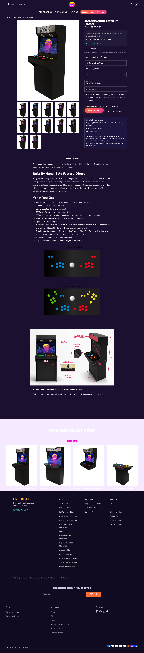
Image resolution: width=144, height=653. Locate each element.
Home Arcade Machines (68, 520)
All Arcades (63, 504)
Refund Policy (57, 632)
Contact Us (89, 512)
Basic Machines (65, 508)
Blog (112, 508)
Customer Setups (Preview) (93, 12)
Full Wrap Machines (67, 512)
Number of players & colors (96, 57)
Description (72, 158)
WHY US (74, 12)
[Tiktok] (107, 611)
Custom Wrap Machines (68, 516)
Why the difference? (95, 43)
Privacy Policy (115, 520)
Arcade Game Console (68, 558)
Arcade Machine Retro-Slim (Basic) (21, 488)
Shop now (72, 441)
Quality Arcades (23, 647)
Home (8, 17)
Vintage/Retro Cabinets (68, 562)
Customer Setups (91, 508)
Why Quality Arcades (93, 504)
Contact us (55, 612)
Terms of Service (117, 524)
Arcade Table (64, 550)
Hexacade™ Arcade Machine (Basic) (55, 488)
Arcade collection (13, 616)
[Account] (131, 4)
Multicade (63, 532)
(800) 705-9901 (21, 510)
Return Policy (115, 516)
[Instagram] (104, 611)
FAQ (53, 620)
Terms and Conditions (60, 624)
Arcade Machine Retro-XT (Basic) (22, 17)
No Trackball (91, 90)
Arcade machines (13, 612)
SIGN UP (93, 594)
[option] (48, 61)
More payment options (116, 111)
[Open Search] (8, 4)
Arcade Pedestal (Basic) (123, 488)
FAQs (112, 504)
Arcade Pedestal (65, 554)
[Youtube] (100, 611)
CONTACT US (61, 12)
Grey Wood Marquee (94, 83)
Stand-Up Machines (67, 567)
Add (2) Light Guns (93, 68)
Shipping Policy (116, 512)
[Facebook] (97, 611)
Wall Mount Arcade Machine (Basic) (89, 488)
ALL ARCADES (45, 12)
